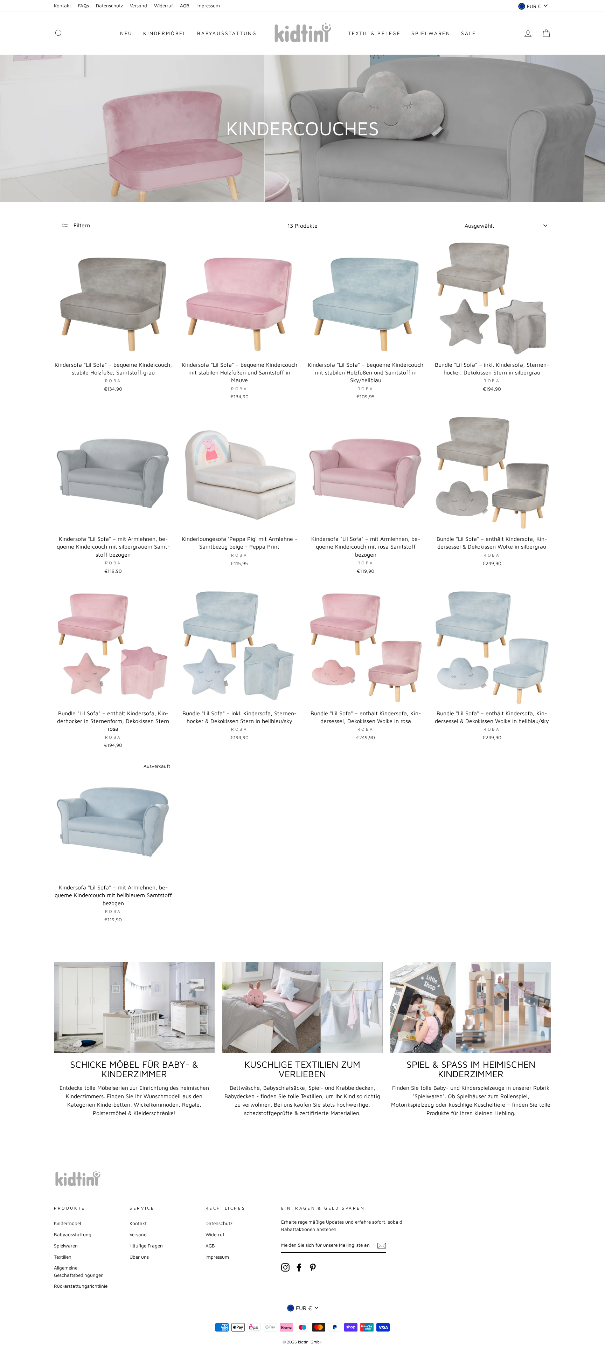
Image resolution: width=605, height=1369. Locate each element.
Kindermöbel (165, 33)
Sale (468, 33)
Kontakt (62, 5)
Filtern (81, 225)
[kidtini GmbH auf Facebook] (299, 1267)
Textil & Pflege (374, 33)
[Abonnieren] (381, 1245)
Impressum (208, 5)
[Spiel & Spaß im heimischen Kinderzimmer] (470, 1007)
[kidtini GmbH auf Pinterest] (312, 1267)
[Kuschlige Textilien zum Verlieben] (302, 1007)
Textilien (62, 1257)
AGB (184, 5)
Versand (138, 5)
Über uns (139, 1257)
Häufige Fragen (146, 1245)
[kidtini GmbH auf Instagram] (285, 1267)
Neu (126, 33)
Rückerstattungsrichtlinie (80, 1286)
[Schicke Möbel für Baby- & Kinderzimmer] (134, 1007)
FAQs (83, 5)
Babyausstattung (227, 33)
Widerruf (163, 5)
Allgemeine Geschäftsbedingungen (79, 1271)
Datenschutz (109, 5)
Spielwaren (431, 33)
